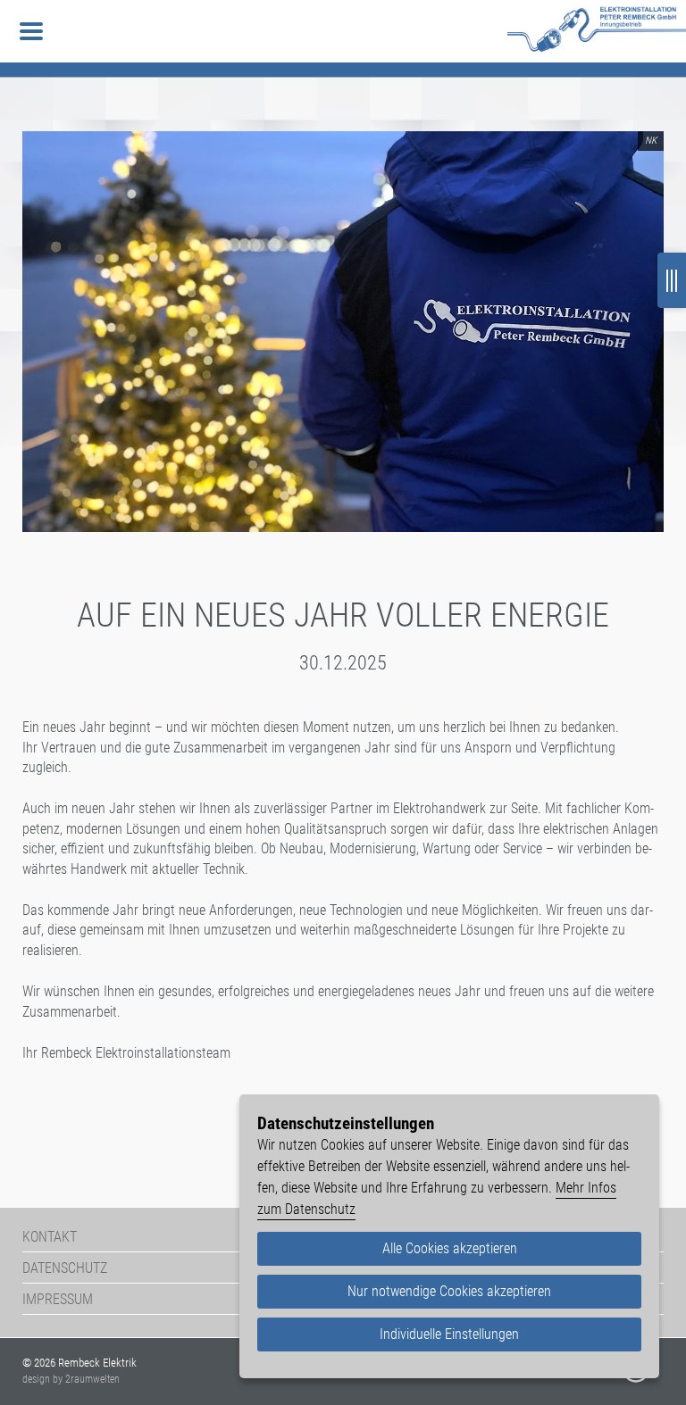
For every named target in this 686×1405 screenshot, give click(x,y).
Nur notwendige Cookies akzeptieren (449, 1291)
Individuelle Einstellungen (449, 1334)
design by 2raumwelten (71, 1379)
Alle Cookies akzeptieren (449, 1248)
